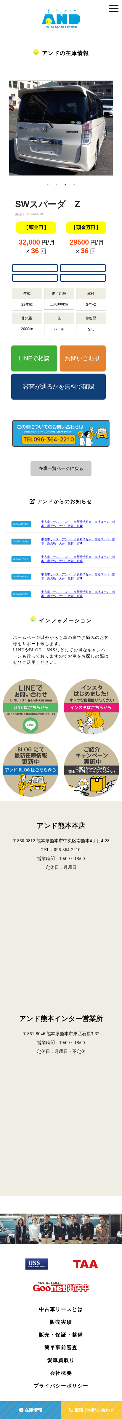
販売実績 (61, 1322)
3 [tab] (65, 185)
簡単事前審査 (61, 1347)
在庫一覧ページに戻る (61, 468)
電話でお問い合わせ (93, 1410)
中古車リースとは (61, 1309)
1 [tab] (48, 185)
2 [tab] (57, 185)
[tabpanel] (61, 122)
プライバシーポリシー (61, 1386)
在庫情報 (32, 1410)
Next (118, 130)
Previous (4, 130)
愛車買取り (61, 1360)
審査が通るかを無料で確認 (58, 386)
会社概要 (61, 1373)
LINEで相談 (34, 358)
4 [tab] (74, 185)
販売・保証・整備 (61, 1335)
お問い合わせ (82, 358)
